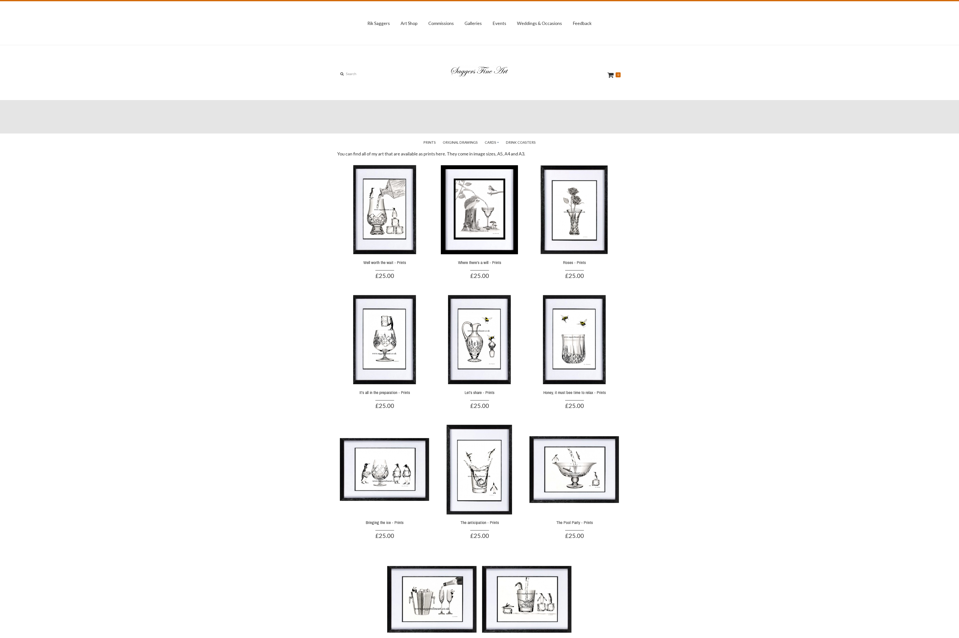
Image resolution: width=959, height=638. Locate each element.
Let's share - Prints (479, 392)
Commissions (441, 23)
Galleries (473, 23)
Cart (611, 75)
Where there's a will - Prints (479, 262)
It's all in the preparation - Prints (384, 392)
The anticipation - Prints (479, 522)
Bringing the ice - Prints (385, 522)
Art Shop (409, 23)
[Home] (479, 72)
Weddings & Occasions (539, 23)
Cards (490, 142)
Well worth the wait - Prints (384, 262)
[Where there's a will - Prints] (479, 209)
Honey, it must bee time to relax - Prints (574, 392)
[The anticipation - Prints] (479, 469)
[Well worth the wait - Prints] (385, 209)
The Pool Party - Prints (574, 522)
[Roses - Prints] (574, 209)
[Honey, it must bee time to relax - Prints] (574, 339)
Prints (429, 142)
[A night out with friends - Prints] (527, 599)
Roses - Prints (574, 262)
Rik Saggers (378, 23)
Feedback (582, 23)
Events (499, 23)
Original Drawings (460, 142)
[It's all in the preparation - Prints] (385, 339)
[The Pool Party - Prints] (574, 469)
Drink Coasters (521, 142)
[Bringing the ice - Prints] (385, 469)
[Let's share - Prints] (479, 339)
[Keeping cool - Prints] (432, 599)
